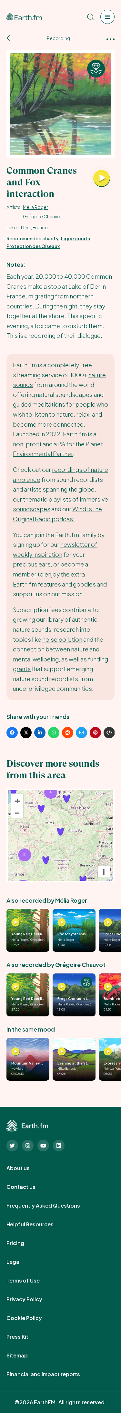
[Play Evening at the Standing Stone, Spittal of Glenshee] (61, 1051)
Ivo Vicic (17, 1068)
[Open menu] (107, 17)
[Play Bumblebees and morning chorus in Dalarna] (108, 987)
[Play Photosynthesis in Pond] (61, 922)
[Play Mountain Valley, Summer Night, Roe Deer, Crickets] (15, 1051)
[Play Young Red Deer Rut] (15, 922)
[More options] (110, 39)
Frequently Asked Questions (50, 1206)
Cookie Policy (31, 1318)
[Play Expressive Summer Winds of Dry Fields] (108, 1051)
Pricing (22, 1243)
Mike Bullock (66, 1068)
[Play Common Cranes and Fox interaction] (102, 178)
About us (25, 1168)
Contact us (28, 1187)
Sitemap (24, 1355)
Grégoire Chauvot (42, 216)
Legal (20, 1262)
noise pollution (62, 639)
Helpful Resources (37, 1224)
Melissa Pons (112, 1068)
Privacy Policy (31, 1299)
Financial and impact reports (50, 1374)
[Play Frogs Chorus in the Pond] (108, 922)
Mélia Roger (35, 207)
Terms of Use (30, 1280)
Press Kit (24, 1337)
